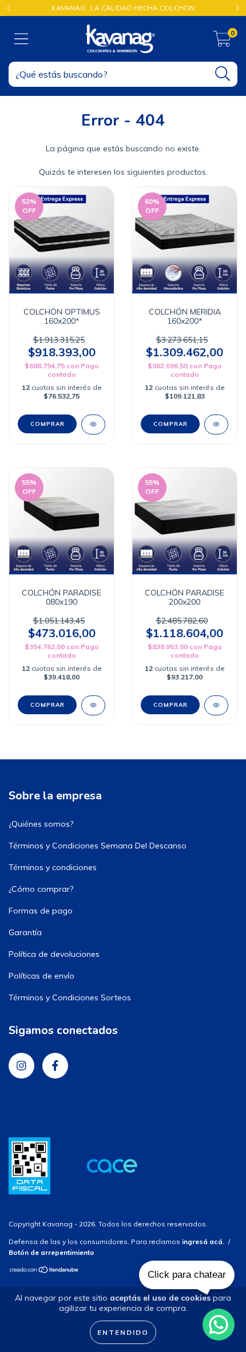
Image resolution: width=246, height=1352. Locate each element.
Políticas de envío (41, 976)
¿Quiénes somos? (41, 824)
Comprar (47, 424)
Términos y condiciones (53, 867)
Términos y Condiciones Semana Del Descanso (98, 845)
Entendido (123, 1332)
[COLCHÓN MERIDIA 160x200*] (216, 424)
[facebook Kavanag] (55, 1066)
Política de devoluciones (54, 954)
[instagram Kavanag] (21, 1066)
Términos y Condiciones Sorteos (70, 997)
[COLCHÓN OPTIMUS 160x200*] (93, 424)
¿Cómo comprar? (41, 889)
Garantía (25, 932)
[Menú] (21, 39)
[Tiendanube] (44, 1271)
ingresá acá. (203, 1241)
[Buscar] (222, 74)
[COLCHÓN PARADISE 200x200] (216, 705)
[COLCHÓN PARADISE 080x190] (93, 705)
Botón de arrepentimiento (51, 1252)
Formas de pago (41, 911)
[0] (222, 42)
